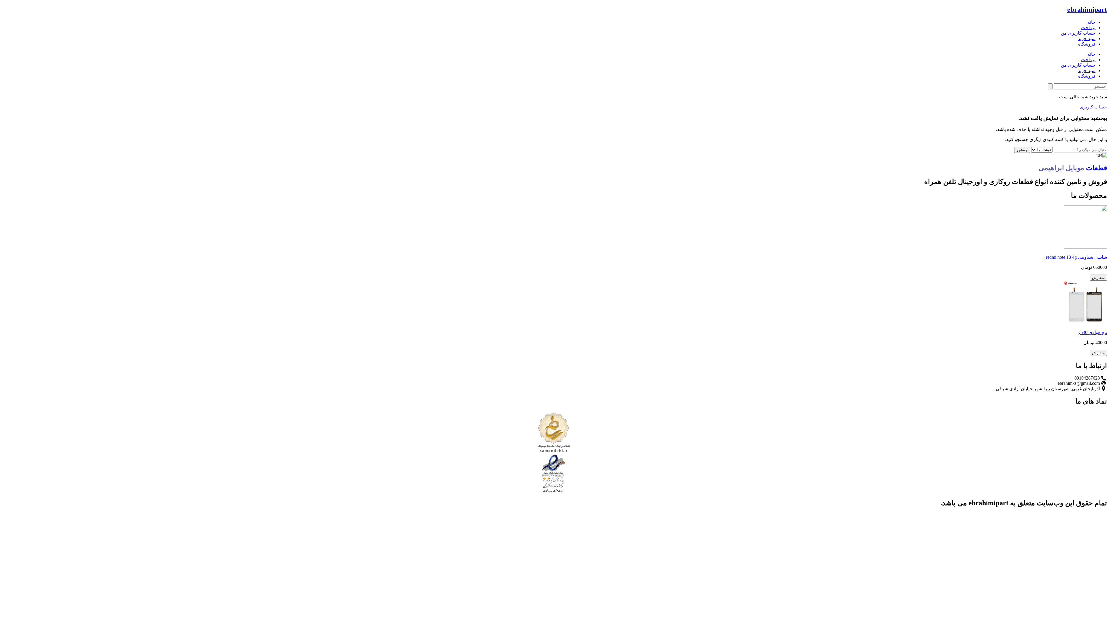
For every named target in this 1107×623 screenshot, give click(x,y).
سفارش (1098, 277)
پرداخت (1088, 27)
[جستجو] (1050, 86)
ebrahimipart (1087, 9)
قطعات (1073, 168)
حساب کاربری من (1078, 33)
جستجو (1022, 150)
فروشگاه (1086, 44)
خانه (1091, 22)
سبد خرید (1086, 38)
